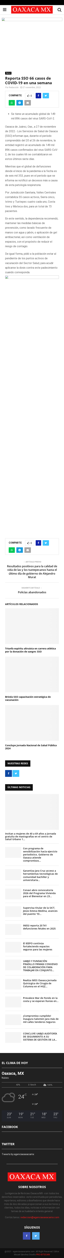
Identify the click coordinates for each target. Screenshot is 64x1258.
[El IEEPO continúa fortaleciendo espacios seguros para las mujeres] (13, 947)
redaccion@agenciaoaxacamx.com (39, 1217)
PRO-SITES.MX (43, 1254)
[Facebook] (26, 1236)
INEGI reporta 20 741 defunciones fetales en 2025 (39, 927)
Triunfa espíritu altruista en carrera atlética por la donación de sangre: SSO (30, 650)
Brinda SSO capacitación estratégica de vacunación (28, 698)
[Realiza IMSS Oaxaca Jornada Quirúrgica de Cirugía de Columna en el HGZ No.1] (13, 984)
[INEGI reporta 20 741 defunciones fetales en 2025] (13, 929)
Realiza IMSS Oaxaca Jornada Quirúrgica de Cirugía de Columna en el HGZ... (39, 983)
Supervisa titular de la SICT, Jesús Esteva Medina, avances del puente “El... (40, 911)
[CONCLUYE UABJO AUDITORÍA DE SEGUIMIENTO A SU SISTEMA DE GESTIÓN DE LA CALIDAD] (13, 1037)
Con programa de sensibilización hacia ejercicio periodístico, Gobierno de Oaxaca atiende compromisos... (40, 854)
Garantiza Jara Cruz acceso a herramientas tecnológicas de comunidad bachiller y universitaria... (40, 875)
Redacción (14, 87)
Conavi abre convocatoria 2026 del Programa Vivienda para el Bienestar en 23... (39, 893)
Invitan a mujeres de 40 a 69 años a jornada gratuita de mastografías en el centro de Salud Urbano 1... (30, 836)
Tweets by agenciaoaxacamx (18, 1154)
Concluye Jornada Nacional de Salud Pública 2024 (31, 747)
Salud (8, 73)
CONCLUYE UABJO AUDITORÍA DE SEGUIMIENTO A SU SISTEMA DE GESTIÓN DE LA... (40, 1036)
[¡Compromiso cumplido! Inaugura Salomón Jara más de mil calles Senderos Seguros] (13, 1019)
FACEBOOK (10, 1127)
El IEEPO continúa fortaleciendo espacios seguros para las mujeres (37, 946)
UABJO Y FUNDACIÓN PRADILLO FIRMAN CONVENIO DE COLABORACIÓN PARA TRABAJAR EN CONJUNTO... (40, 965)
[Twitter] (36, 1236)
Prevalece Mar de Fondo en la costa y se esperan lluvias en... (41, 999)
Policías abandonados (32, 592)
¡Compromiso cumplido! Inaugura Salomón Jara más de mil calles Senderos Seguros (41, 1019)
